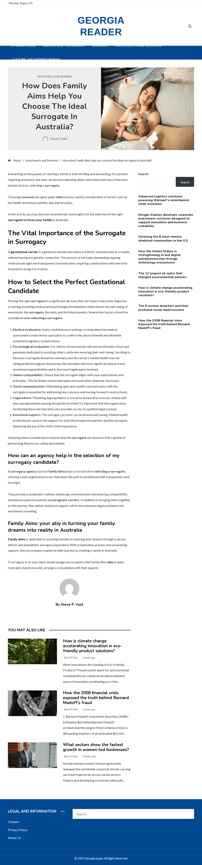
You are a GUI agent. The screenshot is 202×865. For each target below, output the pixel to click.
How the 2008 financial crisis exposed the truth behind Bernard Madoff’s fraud (96, 697)
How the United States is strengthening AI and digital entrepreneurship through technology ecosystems (159, 257)
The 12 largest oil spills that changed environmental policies (162, 275)
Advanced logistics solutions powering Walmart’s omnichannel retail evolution (163, 200)
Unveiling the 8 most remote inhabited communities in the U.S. (163, 238)
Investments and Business (54, 76)
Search (143, 174)
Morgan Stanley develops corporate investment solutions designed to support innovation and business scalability (165, 220)
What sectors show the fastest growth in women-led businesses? (96, 747)
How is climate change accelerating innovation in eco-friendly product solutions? (92, 646)
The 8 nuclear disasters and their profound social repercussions (163, 308)
